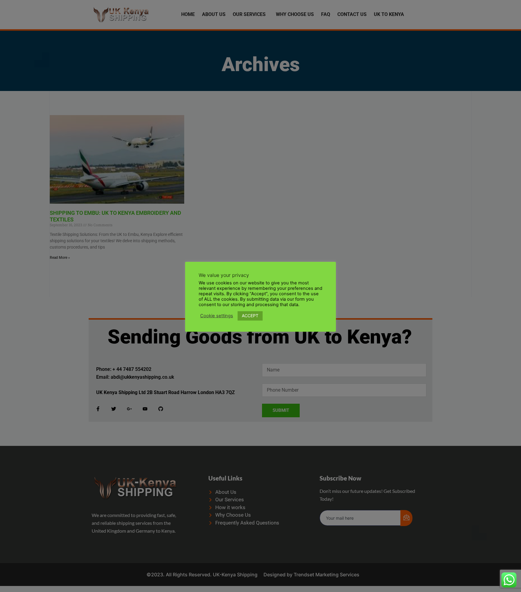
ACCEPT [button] (250, 315)
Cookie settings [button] (216, 315)
